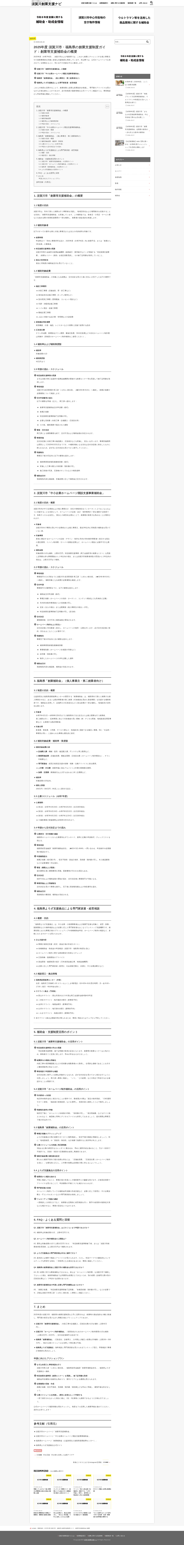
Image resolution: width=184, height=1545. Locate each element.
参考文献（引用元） (44, 182)
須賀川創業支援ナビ (47, 4)
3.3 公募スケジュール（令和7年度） (51, 144)
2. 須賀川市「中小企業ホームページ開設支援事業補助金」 (59, 127)
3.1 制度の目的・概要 (46, 138)
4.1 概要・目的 (44, 153)
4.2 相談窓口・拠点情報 (47, 155)
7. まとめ (39, 176)
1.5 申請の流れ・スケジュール (49, 124)
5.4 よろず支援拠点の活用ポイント (51, 169)
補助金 (117, 195)
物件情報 (118, 189)
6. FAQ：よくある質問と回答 (47, 173)
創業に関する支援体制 (118, 3)
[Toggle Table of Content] (106, 106)
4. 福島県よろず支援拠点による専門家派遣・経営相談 (57, 150)
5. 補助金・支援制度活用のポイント (50, 159)
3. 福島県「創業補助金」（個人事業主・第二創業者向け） (59, 136)
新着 (116, 183)
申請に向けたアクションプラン (49, 178)
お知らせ (118, 165)
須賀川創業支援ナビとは (89, 3)
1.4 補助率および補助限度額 (48, 121)
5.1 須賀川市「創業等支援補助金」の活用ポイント (56, 161)
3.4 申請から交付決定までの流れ (50, 146)
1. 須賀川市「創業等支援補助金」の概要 (52, 110)
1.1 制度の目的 (44, 113)
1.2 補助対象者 (44, 116)
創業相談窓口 (104, 3)
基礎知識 (32, 38)
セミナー (118, 171)
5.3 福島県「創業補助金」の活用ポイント (53, 167)
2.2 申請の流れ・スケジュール (49, 132)
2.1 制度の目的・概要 (46, 130)
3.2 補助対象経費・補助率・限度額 (51, 141)
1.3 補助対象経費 (45, 118)
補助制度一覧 (132, 3)
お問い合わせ (143, 3)
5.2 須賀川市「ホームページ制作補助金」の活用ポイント (58, 164)
